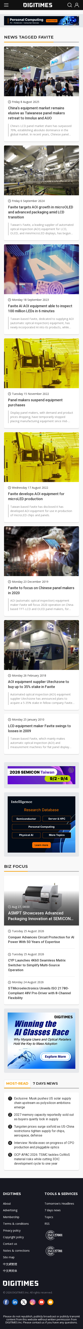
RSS (47, 1224)
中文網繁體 (10, 1264)
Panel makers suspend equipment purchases (35, 402)
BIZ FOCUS (16, 866)
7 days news (53, 1210)
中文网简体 (10, 1271)
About (7, 1203)
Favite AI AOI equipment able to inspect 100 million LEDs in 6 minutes (40, 308)
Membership (11, 1217)
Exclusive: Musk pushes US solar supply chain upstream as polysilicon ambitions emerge (42, 1103)
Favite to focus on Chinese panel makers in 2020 (41, 590)
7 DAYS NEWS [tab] (45, 1083)
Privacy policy (12, 1230)
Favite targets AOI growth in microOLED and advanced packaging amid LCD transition (40, 212)
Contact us (10, 1244)
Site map (9, 1257)
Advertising (10, 1210)
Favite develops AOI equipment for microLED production (36, 496)
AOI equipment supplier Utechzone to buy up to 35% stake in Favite (38, 684)
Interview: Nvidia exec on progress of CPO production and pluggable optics (44, 1145)
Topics (49, 1217)
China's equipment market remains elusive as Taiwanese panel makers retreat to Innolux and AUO (36, 113)
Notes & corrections (16, 1250)
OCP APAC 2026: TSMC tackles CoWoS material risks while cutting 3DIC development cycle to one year (42, 1159)
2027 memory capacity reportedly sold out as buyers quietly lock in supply (44, 1117)
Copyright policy (13, 1237)
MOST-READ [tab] (17, 1083)
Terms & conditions (16, 1224)
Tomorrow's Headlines (59, 1203)
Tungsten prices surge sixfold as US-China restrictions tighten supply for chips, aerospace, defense (44, 1131)
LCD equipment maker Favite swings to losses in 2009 (39, 728)
